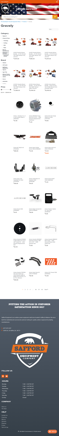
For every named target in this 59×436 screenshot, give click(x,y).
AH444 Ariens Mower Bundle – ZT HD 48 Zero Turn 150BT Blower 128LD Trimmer (35, 86)
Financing (4, 417)
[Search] (54, 17)
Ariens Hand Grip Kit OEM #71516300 (34, 272)
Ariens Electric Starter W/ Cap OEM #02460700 (50, 210)
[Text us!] (52, 432)
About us (4, 406)
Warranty (4, 421)
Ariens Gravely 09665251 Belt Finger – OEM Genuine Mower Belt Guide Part (51, 241)
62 (42, 289)
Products (24, 21)
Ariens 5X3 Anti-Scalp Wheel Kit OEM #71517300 (50, 117)
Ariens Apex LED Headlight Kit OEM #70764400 (18, 180)
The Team (4, 408)
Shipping (4, 423)
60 (36, 289)
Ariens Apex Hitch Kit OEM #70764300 (50, 148)
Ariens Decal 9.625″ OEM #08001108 (50, 179)
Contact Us (4, 415)
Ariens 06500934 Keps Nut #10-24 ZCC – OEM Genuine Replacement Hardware (35, 118)
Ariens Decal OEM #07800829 (18, 209)
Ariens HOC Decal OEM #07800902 (51, 272)
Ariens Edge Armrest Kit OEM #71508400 (35, 209)
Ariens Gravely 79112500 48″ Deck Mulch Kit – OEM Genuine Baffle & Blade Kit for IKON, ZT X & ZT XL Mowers (19, 275)
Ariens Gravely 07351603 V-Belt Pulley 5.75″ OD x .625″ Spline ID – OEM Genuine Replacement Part (19, 241)
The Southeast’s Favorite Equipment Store (11, 21)
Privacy (3, 425)
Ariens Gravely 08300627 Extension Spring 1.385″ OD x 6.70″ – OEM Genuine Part (35, 241)
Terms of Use (5, 427)
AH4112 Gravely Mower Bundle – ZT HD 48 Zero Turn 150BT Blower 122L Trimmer (35, 54)
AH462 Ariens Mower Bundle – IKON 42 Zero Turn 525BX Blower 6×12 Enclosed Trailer (51, 86)
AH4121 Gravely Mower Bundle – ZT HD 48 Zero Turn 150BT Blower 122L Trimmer (51, 54)
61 (39, 289)
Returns (4, 419)
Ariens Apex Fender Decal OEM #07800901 (34, 148)
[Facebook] (3, 376)
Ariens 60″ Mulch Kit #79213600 (18, 148)
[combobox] (27, 17)
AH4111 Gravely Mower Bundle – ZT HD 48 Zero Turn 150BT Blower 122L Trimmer (19, 54)
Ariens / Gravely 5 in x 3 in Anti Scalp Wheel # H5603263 (19, 117)
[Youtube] (6, 376)
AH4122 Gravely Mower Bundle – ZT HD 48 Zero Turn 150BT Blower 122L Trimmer (19, 86)
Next (46, 289)
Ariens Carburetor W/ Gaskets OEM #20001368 (34, 180)
